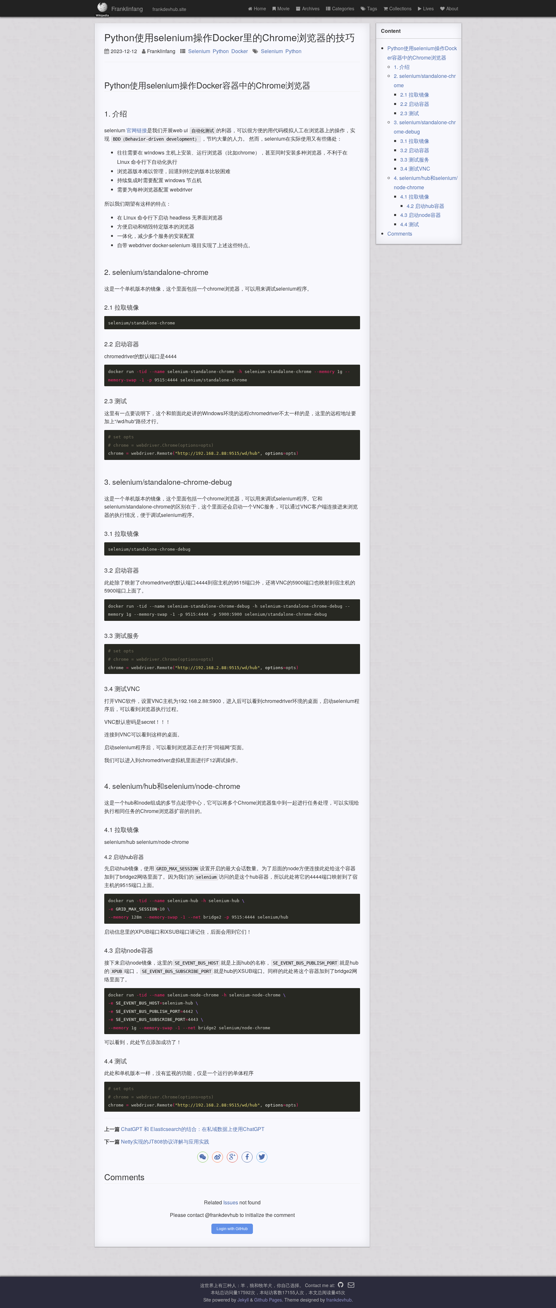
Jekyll (243, 1299)
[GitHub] (340, 1285)
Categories (343, 8)
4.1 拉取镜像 (414, 196)
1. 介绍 (402, 66)
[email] (351, 1285)
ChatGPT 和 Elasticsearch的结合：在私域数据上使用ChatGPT (192, 1129)
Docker (239, 51)
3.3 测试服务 (414, 159)
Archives (311, 8)
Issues (230, 1202)
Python (221, 51)
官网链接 (136, 130)
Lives (428, 8)
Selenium (199, 51)
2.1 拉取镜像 (414, 94)
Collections (400, 8)
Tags (372, 8)
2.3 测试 (409, 113)
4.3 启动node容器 (420, 215)
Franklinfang (127, 8)
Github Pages (268, 1299)
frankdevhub (339, 1299)
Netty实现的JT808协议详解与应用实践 (165, 1141)
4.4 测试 (409, 224)
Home (260, 8)
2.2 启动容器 (414, 103)
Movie (283, 8)
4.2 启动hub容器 (425, 206)
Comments (399, 233)
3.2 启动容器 (414, 150)
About (452, 8)
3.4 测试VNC (415, 168)
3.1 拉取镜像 (414, 141)
